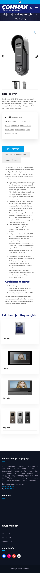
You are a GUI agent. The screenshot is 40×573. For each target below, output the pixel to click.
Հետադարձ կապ (8, 538)
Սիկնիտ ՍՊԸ (7, 533)
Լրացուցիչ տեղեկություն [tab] (16, 154)
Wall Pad (13, 133)
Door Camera (17, 117)
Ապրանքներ (26, 15)
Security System (25, 125)
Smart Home (9, 129)
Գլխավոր (9, 15)
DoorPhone (15, 125)
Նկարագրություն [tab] (13, 148)
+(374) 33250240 (9, 489)
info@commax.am (8, 486)
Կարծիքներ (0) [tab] (11, 160)
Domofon (12, 121)
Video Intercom (20, 129)
